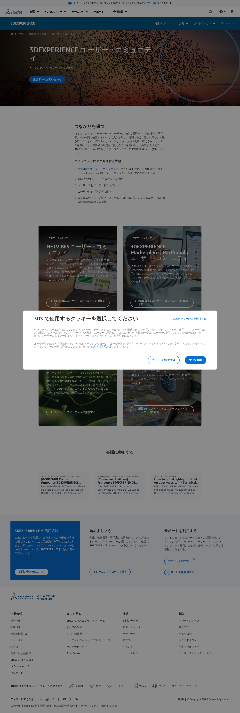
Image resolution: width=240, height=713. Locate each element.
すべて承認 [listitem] (195, 360)
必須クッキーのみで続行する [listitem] (189, 318)
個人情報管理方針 (101, 346)
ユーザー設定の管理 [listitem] (163, 360)
